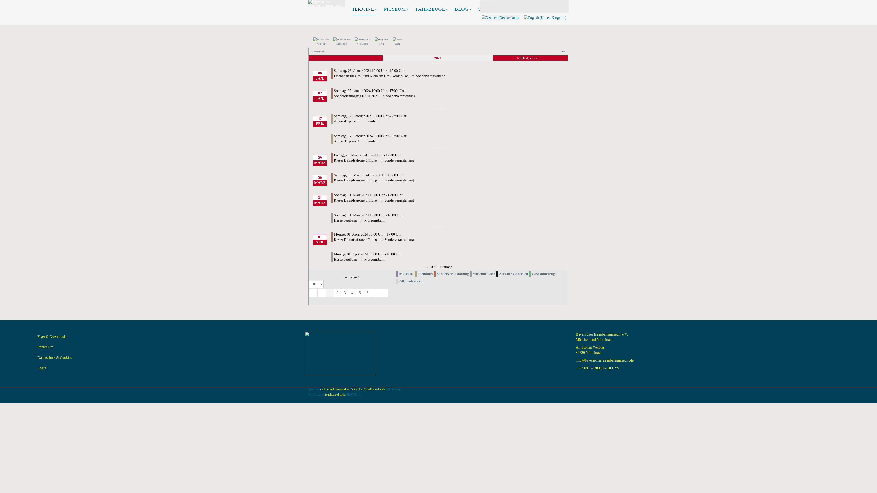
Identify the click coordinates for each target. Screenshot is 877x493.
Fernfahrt (425, 274)
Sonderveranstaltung (452, 274)
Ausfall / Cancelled (513, 274)
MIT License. (393, 389)
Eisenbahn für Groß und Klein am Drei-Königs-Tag (371, 76)
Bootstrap (313, 389)
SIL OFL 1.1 (353, 394)
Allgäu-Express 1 (346, 121)
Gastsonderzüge (544, 274)
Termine (363, 9)
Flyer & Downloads (51, 336)
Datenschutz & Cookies (54, 357)
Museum (395, 9)
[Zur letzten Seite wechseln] (384, 293)
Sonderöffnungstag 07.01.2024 (356, 96)
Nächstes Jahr (528, 58)
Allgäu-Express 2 (346, 141)
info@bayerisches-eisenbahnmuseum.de (605, 360)
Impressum (45, 347)
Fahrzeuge (430, 9)
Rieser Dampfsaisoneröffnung (355, 160)
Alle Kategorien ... (413, 281)
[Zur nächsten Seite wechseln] (375, 293)
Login (41, 368)
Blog (461, 9)
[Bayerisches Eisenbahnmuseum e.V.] (326, 3)
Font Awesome (316, 394)
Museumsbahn (484, 274)
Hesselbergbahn (345, 220)
